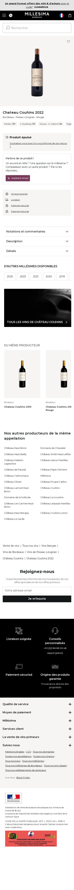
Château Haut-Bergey (16, 513)
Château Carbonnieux (16, 475)
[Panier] (70, 15)
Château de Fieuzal (15, 469)
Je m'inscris (37, 598)
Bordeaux (8, 117)
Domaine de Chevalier (53, 448)
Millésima (45, 475)
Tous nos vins (30, 545)
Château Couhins (50, 488)
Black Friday (23, 777)
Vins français (48, 545)
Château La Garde (14, 518)
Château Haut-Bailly (15, 454)
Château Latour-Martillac (54, 460)
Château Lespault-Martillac (55, 503)
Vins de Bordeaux (13, 552)
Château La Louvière (52, 497)
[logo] (37, 15)
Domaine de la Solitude (17, 497)
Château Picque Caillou (53, 481)
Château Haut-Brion (15, 448)
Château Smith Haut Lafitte (55, 454)
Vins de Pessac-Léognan (42, 552)
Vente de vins (11, 545)
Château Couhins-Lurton (54, 513)
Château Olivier (13, 481)
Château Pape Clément (53, 469)
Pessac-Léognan (25, 117)
